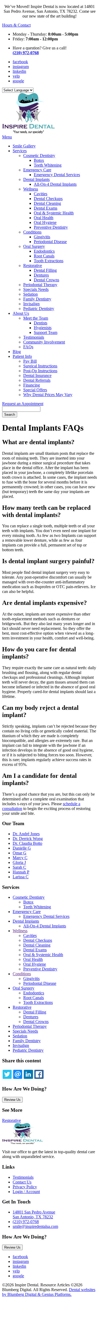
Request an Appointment (22, 403)
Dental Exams (45, 208)
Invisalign (31, 304)
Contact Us (22, 1182)
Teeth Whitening (48, 165)
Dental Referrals (36, 380)
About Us (21, 313)
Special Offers (35, 390)
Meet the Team (35, 318)
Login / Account (26, 1191)
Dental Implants (36, 179)
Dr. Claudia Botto (27, 843)
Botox (39, 160)
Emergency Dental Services (57, 174)
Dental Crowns (46, 280)
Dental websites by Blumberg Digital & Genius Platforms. (48, 1292)
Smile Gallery (24, 146)
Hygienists (42, 327)
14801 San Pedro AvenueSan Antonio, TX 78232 (34, 1214)
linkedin (19, 71)
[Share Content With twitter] (7, 1074)
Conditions (32, 232)
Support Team (45, 332)
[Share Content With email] (17, 1074)
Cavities (40, 194)
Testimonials (33, 337)
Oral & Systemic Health (54, 213)
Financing (31, 385)
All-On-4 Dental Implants (55, 184)
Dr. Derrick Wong (28, 838)
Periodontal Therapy (40, 284)
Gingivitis (42, 237)
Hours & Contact (16, 25)
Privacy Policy (25, 1187)
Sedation (30, 294)
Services (20, 151)
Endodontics (44, 251)
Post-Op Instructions (40, 370)
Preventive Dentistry (51, 227)
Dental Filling (45, 270)
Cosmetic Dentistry (39, 155)
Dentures (41, 275)
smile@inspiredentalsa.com (35, 1226)
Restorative (32, 265)
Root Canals (44, 256)
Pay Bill (30, 361)
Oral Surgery (34, 246)
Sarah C (19, 867)
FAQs (28, 347)
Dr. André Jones (26, 834)
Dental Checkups (48, 198)
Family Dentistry (37, 299)
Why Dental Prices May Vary (47, 394)
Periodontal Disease (50, 241)
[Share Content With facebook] (38, 1074)
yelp (16, 76)
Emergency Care (37, 170)
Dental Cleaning (47, 203)
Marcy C (20, 857)
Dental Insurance (37, 375)
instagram (21, 66)
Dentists (40, 323)
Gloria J (19, 862)
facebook (20, 62)
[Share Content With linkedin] (28, 1074)
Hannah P (21, 872)
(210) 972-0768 (26, 52)
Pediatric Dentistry (38, 308)
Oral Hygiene (45, 222)
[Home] (28, 132)
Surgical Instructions (40, 366)
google (18, 81)
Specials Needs (36, 289)
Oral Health (43, 217)
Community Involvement (44, 342)
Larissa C (21, 877)
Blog (17, 351)
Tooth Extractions (48, 260)
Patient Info (22, 356)
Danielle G (22, 848)
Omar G (19, 853)
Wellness (30, 189)
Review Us (12, 1100)
